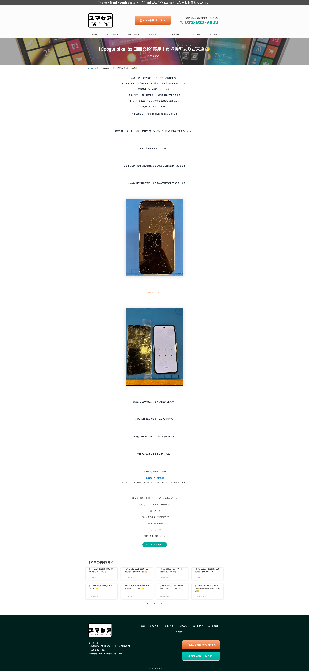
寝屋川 (97, 68)
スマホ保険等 (173, 34)
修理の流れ (153, 34)
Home (91, 68)
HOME (94, 34)
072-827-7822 (99, 649)
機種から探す (133, 34)
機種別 (160, 477)
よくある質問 (194, 34)
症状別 (148, 477)
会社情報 (213, 34)
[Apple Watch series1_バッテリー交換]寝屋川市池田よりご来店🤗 (207, 588)
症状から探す (112, 34)
